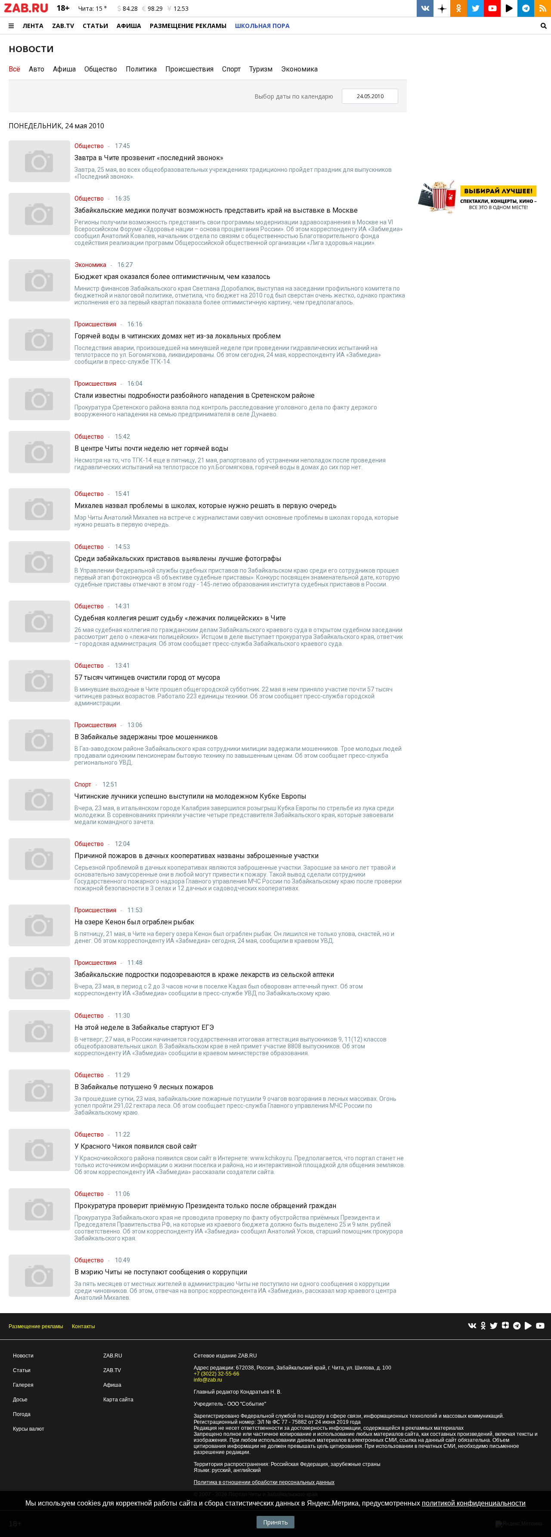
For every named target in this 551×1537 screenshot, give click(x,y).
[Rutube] (528, 1326)
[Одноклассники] (483, 1326)
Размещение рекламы (36, 1326)
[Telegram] (517, 1326)
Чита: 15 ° (92, 8)
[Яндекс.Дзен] (505, 1326)
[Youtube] (540, 1326)
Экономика (299, 69)
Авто (36, 69)
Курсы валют (28, 1429)
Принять (275, 1522)
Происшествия (189, 69)
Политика (141, 69)
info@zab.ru (208, 1380)
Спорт (231, 69)
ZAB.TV (63, 26)
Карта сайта (118, 1400)
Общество (100, 69)
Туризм (260, 69)
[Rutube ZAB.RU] (509, 8)
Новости (23, 1356)
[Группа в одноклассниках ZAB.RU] (458, 8)
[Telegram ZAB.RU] (525, 8)
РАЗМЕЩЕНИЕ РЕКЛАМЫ (188, 26)
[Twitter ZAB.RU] (475, 8)
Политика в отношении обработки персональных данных (264, 1482)
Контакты (83, 1326)
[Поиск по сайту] (422, 25)
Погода (22, 1414)
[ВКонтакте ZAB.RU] (425, 8)
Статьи (95, 26)
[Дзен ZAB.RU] (441, 8)
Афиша (129, 26)
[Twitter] (494, 1326)
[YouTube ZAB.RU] (492, 8)
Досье (20, 1400)
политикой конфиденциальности (474, 1503)
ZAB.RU (112, 1356)
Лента (32, 26)
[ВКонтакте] (472, 1326)
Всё (14, 69)
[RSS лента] (542, 8)
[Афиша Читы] (480, 217)
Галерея (23, 1385)
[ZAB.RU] (26, 11)
